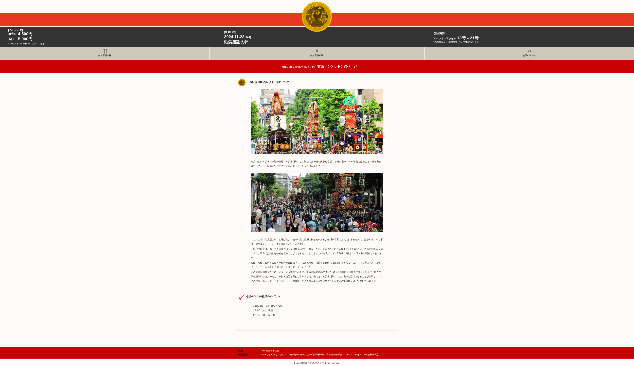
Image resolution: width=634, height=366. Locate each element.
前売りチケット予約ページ (319, 66)
